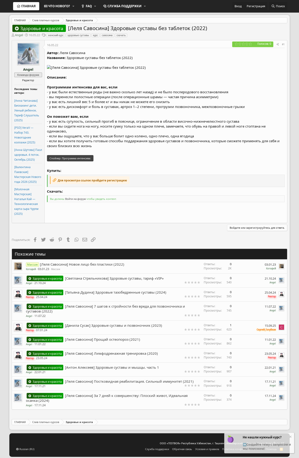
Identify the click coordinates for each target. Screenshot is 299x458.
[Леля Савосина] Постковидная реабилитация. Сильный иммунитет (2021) (129, 381)
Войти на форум (75, 199)
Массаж (55, 269)
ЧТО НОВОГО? (59, 6)
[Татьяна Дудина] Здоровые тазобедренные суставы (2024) (115, 292)
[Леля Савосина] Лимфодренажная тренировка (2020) (111, 353)
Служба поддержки (157, 449)
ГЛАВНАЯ (28, 6)
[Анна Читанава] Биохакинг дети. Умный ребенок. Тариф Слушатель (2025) (26, 110)
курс (95, 35)
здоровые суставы (78, 35)
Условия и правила (207, 449)
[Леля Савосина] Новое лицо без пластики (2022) (82, 264)
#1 (283, 44)
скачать (121, 35)
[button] (73, 6)
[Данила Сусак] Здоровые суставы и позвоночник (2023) (113, 325)
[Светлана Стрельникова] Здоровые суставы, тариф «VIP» (114, 278)
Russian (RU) (26, 449)
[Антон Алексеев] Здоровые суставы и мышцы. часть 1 (112, 367)
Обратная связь (182, 449)
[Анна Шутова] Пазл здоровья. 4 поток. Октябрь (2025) (28, 155)
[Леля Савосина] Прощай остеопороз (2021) (102, 339)
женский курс (56, 35)
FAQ (89, 6)
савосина (107, 35)
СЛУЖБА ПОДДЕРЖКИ (124, 6)
